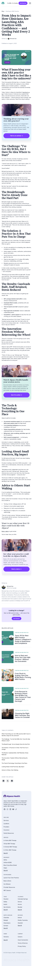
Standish (20, 923)
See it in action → (16, 395)
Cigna (5, 868)
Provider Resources (9, 887)
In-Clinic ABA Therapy (10, 850)
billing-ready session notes (10, 423)
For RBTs (9, 3)
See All (6, 853)
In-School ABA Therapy (10, 847)
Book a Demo (7, 881)
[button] (29, 3)
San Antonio (7, 907)
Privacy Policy (22, 946)
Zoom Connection (23, 940)
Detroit (20, 917)
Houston (6, 899)
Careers (20, 936)
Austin (5, 904)
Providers (6, 827)
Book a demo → (16, 569)
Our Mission (7, 884)
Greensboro (7, 923)
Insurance (6, 830)
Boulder (20, 907)
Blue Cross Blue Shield (10, 865)
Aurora (20, 904)
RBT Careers (7, 890)
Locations (6, 823)
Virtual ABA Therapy (9, 843)
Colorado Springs (23, 899)
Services (6, 820)
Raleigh (6, 920)
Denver (20, 901)
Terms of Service (23, 943)
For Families (15, 3)
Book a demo (5, 531)
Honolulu (6, 936)
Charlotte (6, 917)
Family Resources (9, 833)
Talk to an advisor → (16, 136)
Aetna (5, 860)
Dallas (5, 901)
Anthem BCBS (8, 862)
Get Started (23, 3)
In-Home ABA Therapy (10, 840)
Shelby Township (23, 920)
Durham (6, 925)
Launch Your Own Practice (11, 877)
